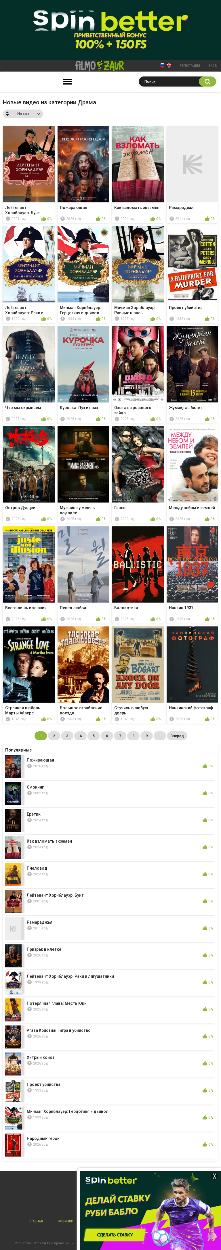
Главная (36, 1221)
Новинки (65, 1221)
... (160, 736)
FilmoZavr (38, 1243)
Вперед (177, 736)
